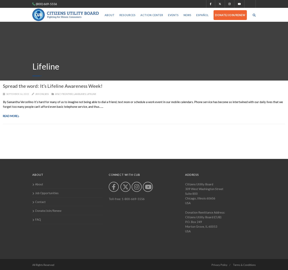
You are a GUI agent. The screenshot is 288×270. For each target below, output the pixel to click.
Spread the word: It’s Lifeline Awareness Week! (52, 86)
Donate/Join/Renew (230, 15)
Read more (10, 116)
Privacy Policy (219, 264)
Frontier (67, 93)
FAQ (38, 219)
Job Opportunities (47, 193)
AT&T (58, 93)
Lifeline (91, 93)
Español (202, 15)
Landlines (80, 93)
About (110, 15)
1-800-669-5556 (133, 199)
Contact (40, 202)
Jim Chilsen (42, 93)
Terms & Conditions (244, 264)
